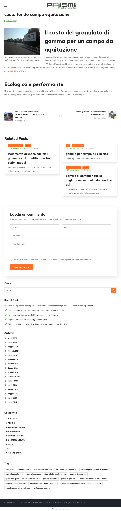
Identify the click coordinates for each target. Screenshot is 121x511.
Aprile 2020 (12, 398)
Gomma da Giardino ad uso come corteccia (23, 479)
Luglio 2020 (12, 385)
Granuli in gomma (14, 436)
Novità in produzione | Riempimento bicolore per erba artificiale (36, 310)
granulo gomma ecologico (16, 483)
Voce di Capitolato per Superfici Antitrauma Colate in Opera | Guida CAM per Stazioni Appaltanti (50, 305)
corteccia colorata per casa (66, 469)
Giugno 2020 (12, 389)
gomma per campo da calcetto (87, 154)
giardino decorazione (78, 474)
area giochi (11, 419)
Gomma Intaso (13, 432)
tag (68, 145)
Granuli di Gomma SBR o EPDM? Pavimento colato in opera (84, 479)
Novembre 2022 (14, 359)
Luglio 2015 (12, 402)
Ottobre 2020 (13, 372)
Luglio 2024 (12, 342)
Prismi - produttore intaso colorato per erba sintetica (80, 483)
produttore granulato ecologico (18, 488)
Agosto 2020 (13, 381)
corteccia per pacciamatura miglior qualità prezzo (46, 474)
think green (33, 148)
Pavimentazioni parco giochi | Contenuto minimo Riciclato (33, 315)
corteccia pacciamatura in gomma (94, 469)
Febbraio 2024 (13, 351)
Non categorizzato (15, 145)
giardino (10, 423)
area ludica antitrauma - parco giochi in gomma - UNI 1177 (29, 469)
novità (28, 145)
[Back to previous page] (60, 116)
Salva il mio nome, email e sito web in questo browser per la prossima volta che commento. (53, 259)
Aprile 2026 (12, 338)
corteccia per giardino (14, 474)
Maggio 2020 (13, 394)
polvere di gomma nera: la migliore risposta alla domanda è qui (89, 180)
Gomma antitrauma (15, 427)
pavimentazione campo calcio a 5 (43, 483)
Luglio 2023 (12, 355)
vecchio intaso (78, 145)
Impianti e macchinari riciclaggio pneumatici (27, 319)
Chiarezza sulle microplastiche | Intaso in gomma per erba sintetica (37, 324)
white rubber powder (41, 488)
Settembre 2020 (14, 377)
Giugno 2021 (12, 368)
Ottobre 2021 (13, 364)
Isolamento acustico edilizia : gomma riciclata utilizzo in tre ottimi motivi (29, 158)
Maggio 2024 (13, 347)
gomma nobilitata (50, 479)
